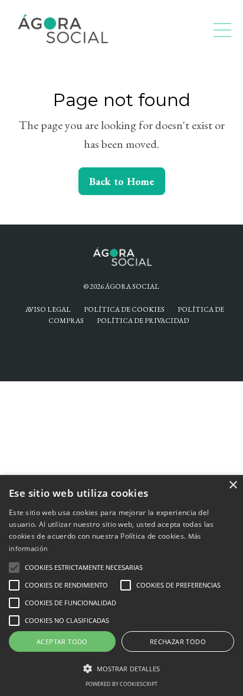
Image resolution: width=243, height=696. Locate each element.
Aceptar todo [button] (62, 641)
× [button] (232, 485)
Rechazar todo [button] (178, 641)
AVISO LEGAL (48, 309)
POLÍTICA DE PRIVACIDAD (143, 320)
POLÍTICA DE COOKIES (124, 309)
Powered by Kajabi (121, 350)
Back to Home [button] (122, 181)
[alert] (121, 585)
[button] (14, 567)
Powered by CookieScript (121, 684)
